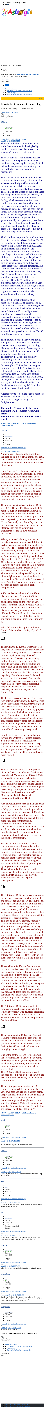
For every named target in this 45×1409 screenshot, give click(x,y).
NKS (2, 1181)
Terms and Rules (15, 1404)
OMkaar (4, 122)
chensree (4, 1245)
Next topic (15, 112)
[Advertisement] (22, 41)
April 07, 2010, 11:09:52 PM (10, 1235)
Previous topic (5, 112)
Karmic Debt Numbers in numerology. (13, 139)
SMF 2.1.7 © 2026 (11, 1406)
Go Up (3, 1339)
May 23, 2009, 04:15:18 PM (10, 141)
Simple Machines (24, 1406)
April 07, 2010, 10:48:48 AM (10, 1202)
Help (6, 1404)
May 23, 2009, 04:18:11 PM (10, 451)
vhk (2, 1212)
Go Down (4, 116)
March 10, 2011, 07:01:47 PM (11, 1328)
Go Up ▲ (25, 1404)
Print (2, 114)
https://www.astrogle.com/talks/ (28, 74)
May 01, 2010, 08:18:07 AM (10, 1266)
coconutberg (5, 1274)
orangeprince (5, 1307)
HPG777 (4, 1151)
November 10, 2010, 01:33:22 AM (12, 1295)
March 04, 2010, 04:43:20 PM (11, 1172)
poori (3, 1120)
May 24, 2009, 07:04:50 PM (10, 1141)
